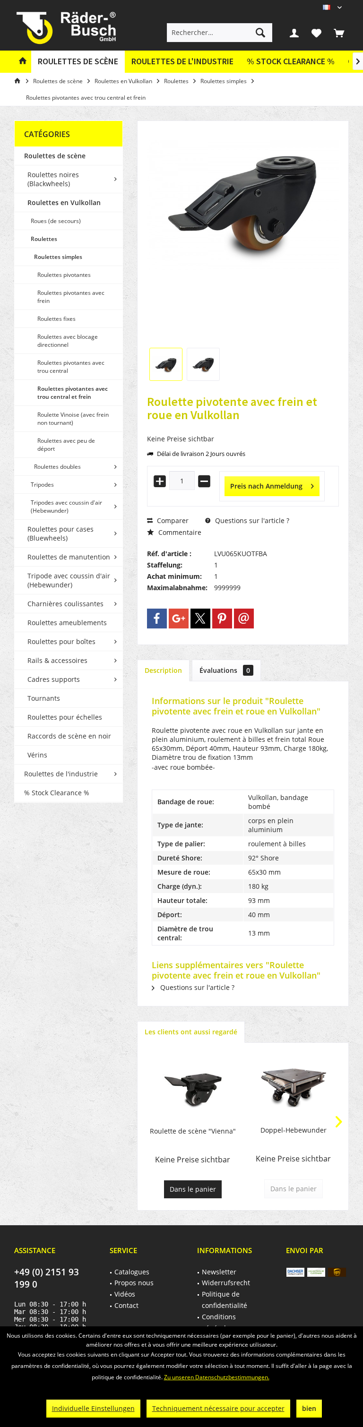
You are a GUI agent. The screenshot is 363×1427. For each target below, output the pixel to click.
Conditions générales (219, 1322)
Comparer (172, 520)
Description (163, 670)
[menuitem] (339, 32)
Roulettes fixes (56, 319)
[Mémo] (317, 32)
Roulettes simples (58, 257)
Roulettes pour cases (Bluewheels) (60, 533)
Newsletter (219, 1271)
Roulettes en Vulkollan (64, 202)
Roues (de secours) (56, 221)
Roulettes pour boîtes (61, 641)
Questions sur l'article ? (251, 520)
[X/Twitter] (200, 618)
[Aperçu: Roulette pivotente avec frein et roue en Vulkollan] (165, 364)
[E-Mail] (244, 618)
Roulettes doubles (57, 467)
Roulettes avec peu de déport (66, 445)
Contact (126, 1305)
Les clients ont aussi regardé (191, 1031)
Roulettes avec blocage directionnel (67, 341)
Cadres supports (53, 679)
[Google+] (179, 618)
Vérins (37, 754)
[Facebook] (157, 618)
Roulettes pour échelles (64, 717)
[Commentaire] (243, 427)
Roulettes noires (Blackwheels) (53, 179)
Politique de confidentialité (224, 1299)
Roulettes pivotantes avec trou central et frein (72, 393)
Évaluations (224, 670)
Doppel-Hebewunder (293, 1130)
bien (309, 1408)
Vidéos (124, 1293)
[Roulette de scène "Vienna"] (192, 1089)
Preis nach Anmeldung (266, 485)
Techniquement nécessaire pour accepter (218, 1408)
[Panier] (339, 32)
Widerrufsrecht (226, 1282)
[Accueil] (22, 62)
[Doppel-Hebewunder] (293, 1088)
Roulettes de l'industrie (61, 773)
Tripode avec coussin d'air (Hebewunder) (68, 580)
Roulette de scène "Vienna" (193, 1130)
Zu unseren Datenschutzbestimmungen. (216, 1377)
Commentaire (178, 532)
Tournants (43, 698)
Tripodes (42, 485)
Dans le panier (193, 1189)
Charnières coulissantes (65, 603)
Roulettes (44, 239)
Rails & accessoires (57, 660)
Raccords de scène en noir (69, 735)
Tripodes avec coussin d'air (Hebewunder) (66, 507)
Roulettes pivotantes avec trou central (70, 367)
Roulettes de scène (55, 155)
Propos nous (134, 1282)
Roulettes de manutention (68, 556)
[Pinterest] (222, 618)
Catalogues (131, 1271)
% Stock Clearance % (56, 792)
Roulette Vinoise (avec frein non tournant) (73, 419)
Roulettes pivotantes (64, 275)
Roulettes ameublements (67, 622)
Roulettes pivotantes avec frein (70, 297)
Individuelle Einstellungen (93, 1408)
